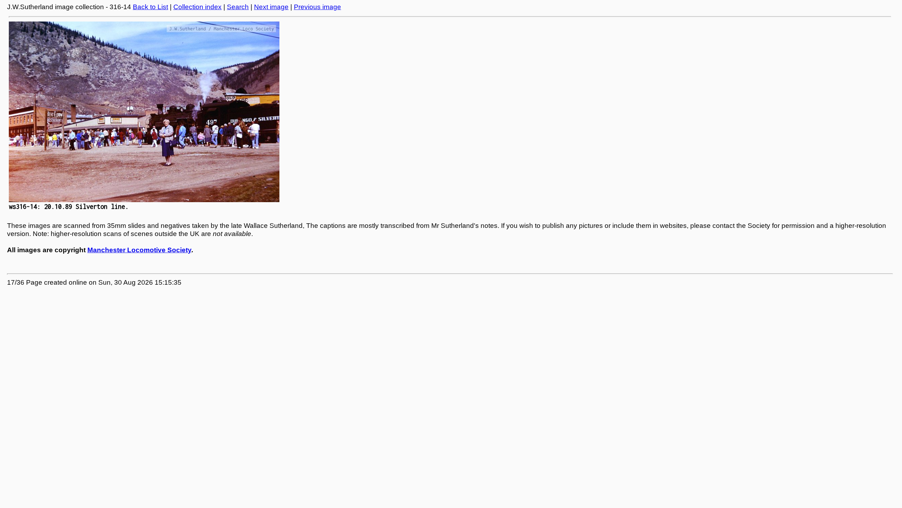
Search (238, 7)
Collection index (197, 7)
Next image (271, 7)
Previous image (317, 7)
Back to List (150, 7)
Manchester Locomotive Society (139, 250)
